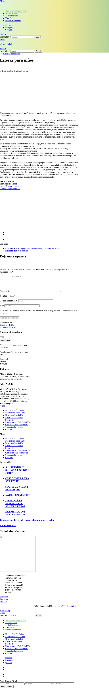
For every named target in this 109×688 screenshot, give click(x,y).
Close (2, 613)
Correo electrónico (8, 301)
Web (2, 306)
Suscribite (9, 420)
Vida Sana (9, 18)
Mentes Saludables (13, 20)
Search (38, 37)
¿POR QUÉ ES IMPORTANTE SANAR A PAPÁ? (15, 503)
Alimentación (11, 13)
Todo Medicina (11, 16)
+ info (2, 406)
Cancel (9, 687)
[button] (15, 434)
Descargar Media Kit (14, 415)
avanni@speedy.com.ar (10, 186)
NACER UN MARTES (17, 495)
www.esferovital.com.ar (10, 188)
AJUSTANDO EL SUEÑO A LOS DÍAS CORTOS (17, 470)
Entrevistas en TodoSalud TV (17, 422)
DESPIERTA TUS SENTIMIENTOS (15, 513)
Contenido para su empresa (16, 425)
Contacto (9, 429)
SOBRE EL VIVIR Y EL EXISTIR (17, 488)
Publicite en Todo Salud (15, 11)
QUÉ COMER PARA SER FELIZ (17, 480)
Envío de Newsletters (14, 417)
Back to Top (5, 610)
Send (3, 687)
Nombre (4, 296)
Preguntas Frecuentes (14, 427)
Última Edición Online (14, 410)
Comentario (5, 291)
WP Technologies (68, 606)
